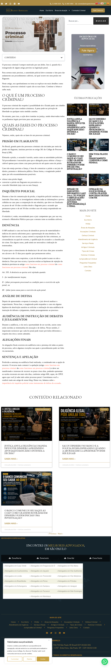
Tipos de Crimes (88, 251)
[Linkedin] (14, 4)
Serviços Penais (88, 243)
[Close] (49, 640)
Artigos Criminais (88, 247)
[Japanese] (102, 3)
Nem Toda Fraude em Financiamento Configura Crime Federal (98, 158)
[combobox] (79, 21)
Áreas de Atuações (88, 228)
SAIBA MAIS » (10, 459)
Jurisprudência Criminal (88, 259)
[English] (99, 3)
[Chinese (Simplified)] (96, 3)
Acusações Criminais (88, 231)
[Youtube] (19, 4)
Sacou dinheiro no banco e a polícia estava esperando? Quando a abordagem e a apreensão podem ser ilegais (98, 126)
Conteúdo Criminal (78, 10)
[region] (28, 651)
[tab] (15, 558)
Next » (60, 534)
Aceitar (42, 659)
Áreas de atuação (61, 10)
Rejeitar (29, 659)
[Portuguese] (105, 3)
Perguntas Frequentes (88, 263)
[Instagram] (10, 4)
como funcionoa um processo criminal (34, 368)
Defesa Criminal (88, 235)
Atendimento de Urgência (88, 239)
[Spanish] (108, 3)
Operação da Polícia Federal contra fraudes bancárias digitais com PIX (99, 193)
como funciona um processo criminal (40, 264)
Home (42, 10)
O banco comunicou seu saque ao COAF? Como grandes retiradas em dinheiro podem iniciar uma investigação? (75, 161)
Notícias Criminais (88, 255)
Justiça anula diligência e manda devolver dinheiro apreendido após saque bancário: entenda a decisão (76, 126)
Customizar (15, 659)
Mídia (88, 224)
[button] (62, 58)
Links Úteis (88, 267)
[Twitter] (6, 4)
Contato (88, 270)
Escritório (49, 10)
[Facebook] (2, 4)
